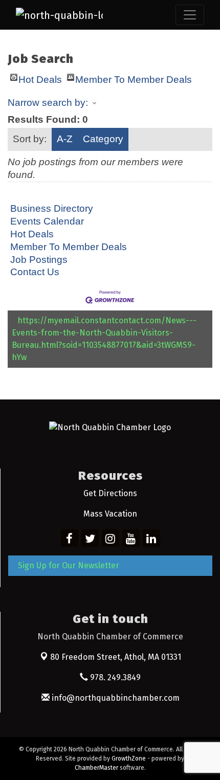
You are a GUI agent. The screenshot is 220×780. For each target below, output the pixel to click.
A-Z (65, 138)
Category (103, 138)
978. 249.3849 (114, 677)
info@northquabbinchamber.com (115, 698)
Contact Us (34, 271)
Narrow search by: (48, 102)
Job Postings (39, 259)
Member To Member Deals (133, 77)
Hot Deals (40, 77)
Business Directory (51, 208)
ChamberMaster (96, 767)
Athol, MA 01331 (115, 657)
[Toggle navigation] (189, 15)
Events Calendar (47, 221)
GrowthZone (129, 758)
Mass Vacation (110, 514)
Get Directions (110, 493)
